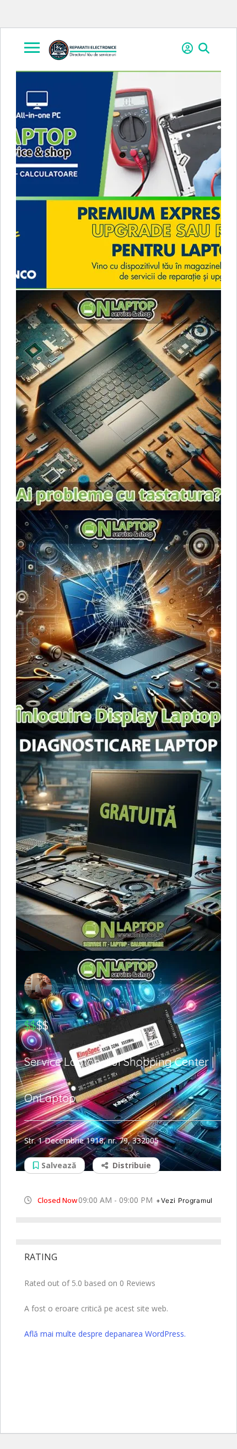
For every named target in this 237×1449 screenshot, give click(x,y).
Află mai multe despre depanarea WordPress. (105, 1333)
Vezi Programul (187, 1200)
